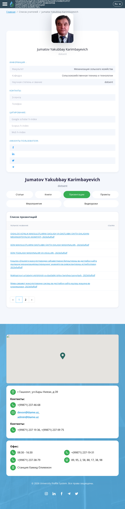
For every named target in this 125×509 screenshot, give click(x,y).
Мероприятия (34, 203)
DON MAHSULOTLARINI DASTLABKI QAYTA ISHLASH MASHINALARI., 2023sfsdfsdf (49, 244)
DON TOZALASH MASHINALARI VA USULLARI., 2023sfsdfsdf (38, 252)
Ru (116, 3)
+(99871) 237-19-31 (82, 452)
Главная (10, 11)
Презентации (76, 194)
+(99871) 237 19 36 (28, 430)
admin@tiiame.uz (28, 417)
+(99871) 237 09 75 (52, 430)
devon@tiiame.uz (28, 412)
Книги (48, 194)
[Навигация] (5, 4)
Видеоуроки (91, 203)
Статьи (20, 194)
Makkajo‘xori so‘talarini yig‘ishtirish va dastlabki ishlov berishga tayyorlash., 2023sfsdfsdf (52, 275)
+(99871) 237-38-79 (28, 460)
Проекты (105, 194)
